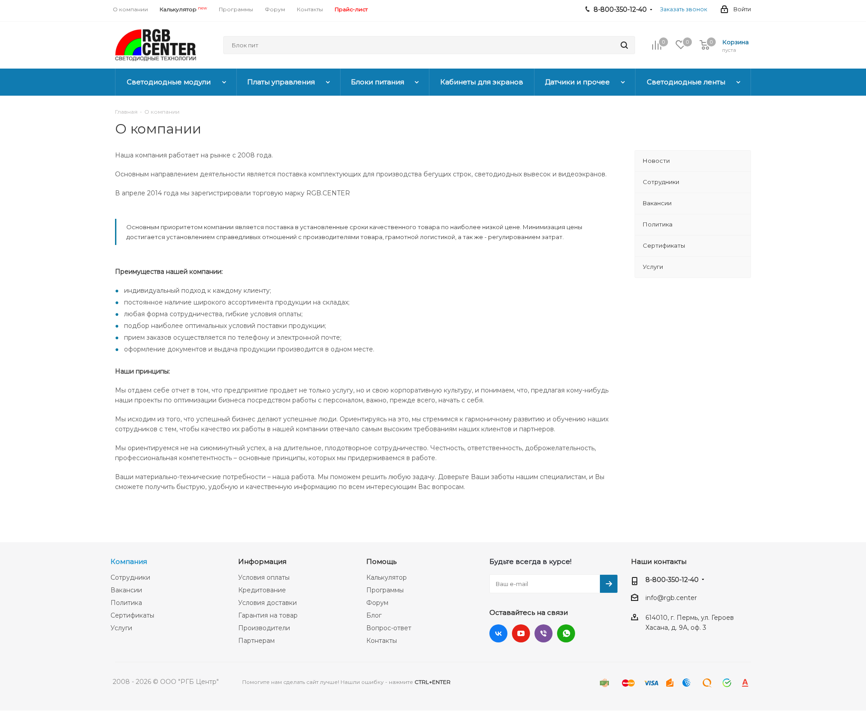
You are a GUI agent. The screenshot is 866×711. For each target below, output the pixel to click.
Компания (129, 561)
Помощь (381, 561)
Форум (377, 603)
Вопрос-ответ (388, 628)
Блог (374, 615)
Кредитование (262, 590)
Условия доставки (267, 603)
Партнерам (256, 641)
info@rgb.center (671, 598)
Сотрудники (130, 577)
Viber (543, 633)
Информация (262, 561)
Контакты (381, 641)
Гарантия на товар (268, 615)
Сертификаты (132, 615)
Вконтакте (498, 633)
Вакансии (126, 590)
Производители (264, 628)
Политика (126, 603)
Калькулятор (386, 577)
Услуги (121, 628)
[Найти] (624, 45)
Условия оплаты (264, 577)
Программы (385, 590)
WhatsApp (566, 633)
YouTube (521, 633)
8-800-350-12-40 (672, 580)
